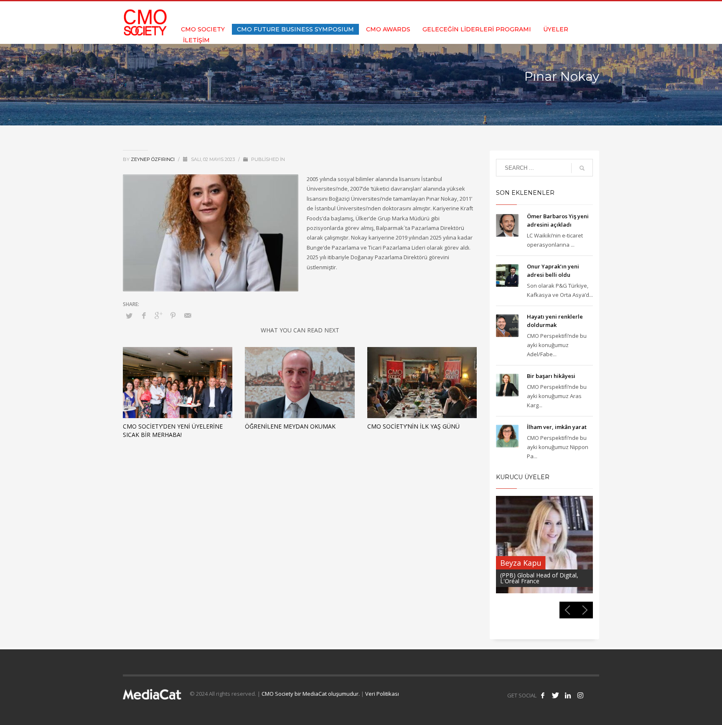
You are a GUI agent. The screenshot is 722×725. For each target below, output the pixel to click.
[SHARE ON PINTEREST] (173, 315)
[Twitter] (568, 12)
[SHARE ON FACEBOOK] (143, 315)
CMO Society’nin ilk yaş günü (413, 426)
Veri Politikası (382, 693)
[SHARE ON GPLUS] (158, 315)
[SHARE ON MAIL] (187, 315)
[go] (582, 168)
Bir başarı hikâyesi (551, 376)
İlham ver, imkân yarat (557, 427)
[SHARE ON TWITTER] (129, 315)
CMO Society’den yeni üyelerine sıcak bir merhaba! (173, 430)
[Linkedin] (580, 12)
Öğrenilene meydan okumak (290, 426)
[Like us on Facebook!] (542, 695)
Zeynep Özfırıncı (153, 159)
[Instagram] (593, 12)
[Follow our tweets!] (555, 695)
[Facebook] (555, 12)
